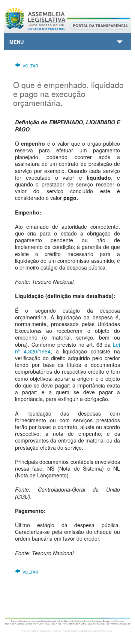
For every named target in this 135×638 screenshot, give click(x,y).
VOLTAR (30, 66)
